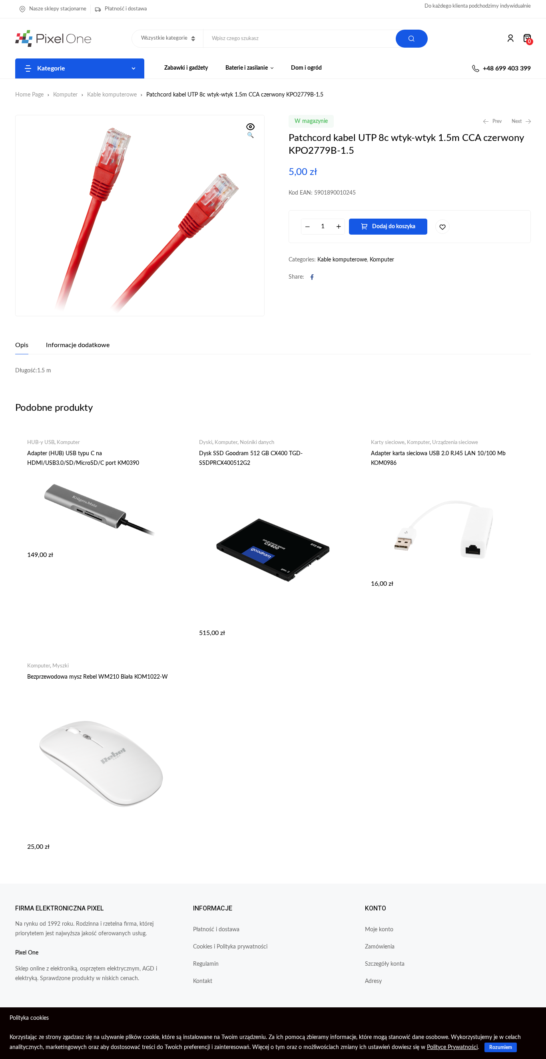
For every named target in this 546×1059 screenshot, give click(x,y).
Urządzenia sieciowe (455, 442)
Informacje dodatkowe (78, 345)
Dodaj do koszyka (393, 226)
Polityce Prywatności (452, 1047)
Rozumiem (500, 1047)
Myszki (60, 666)
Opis (21, 345)
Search (412, 39)
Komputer (65, 95)
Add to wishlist (442, 226)
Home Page (29, 95)
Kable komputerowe (112, 95)
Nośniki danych (257, 442)
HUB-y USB (40, 442)
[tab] (21, 345)
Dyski (205, 442)
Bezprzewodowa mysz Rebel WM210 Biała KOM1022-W (97, 677)
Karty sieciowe (388, 442)
